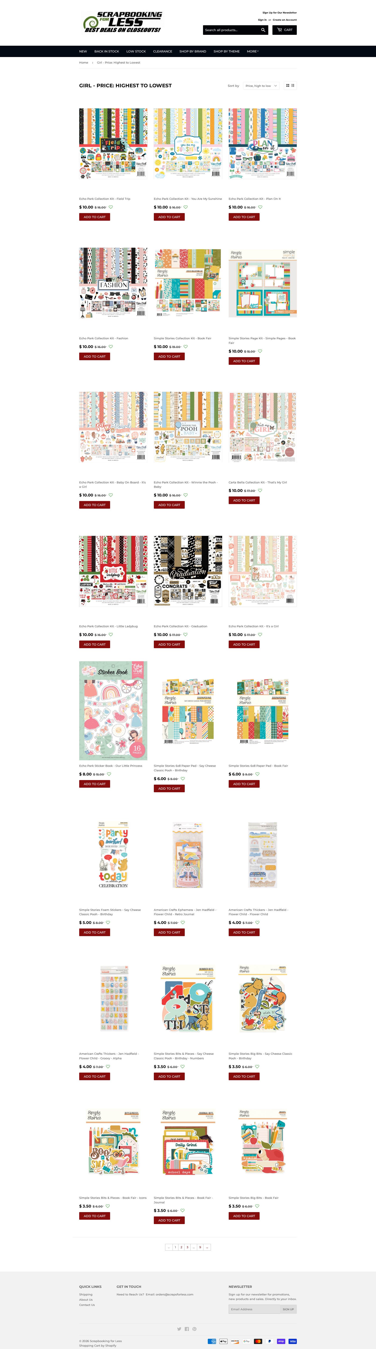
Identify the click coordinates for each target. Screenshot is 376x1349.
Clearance (162, 51)
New (83, 51)
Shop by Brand (193, 51)
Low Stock (136, 51)
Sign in (262, 19)
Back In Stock (106, 51)
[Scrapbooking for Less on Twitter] (179, 1329)
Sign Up (288, 1309)
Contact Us (87, 1305)
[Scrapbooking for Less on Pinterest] (194, 1329)
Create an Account (285, 19)
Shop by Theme (227, 51)
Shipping (85, 1294)
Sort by (233, 86)
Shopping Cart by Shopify (97, 1345)
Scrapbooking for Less (106, 1341)
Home (83, 62)
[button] (111, 207)
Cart (287, 30)
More (252, 51)
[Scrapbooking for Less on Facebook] (187, 1329)
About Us (86, 1299)
